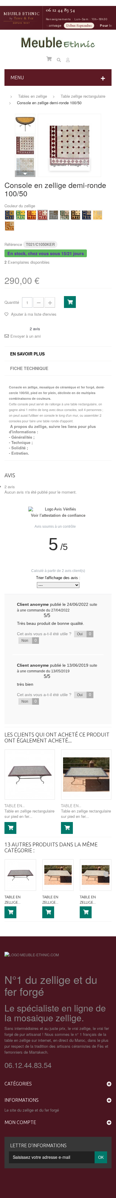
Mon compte (20, 1122)
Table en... (14, 805)
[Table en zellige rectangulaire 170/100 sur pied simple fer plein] (86, 774)
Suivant (25, 173)
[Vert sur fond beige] (64, 215)
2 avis (9, 486)
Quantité (11, 302)
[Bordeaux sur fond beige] (42, 215)
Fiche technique (29, 368)
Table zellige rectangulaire (83, 96)
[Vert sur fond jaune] (20, 215)
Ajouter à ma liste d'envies (33, 314)
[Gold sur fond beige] (9, 226)
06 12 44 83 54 (60, 9)
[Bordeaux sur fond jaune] (31, 215)
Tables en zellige (32, 96)
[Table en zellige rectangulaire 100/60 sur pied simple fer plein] (29, 774)
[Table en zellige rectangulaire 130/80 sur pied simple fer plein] (96, 875)
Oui (84, 634)
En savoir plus (27, 354)
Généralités (21, 437)
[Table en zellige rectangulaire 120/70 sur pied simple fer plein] (58, 875)
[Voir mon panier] (49, 58)
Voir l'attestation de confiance (58, 515)
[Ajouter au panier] (10, 828)
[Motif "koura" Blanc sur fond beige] (25, 167)
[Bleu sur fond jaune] (9, 215)
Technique (20, 442)
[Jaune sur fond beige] (97, 215)
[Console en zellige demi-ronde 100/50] (25, 124)
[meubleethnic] (58, 42)
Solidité (18, 448)
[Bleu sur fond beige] (86, 215)
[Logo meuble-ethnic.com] (31, 954)
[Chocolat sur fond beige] (75, 215)
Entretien (19, 453)
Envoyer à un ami (25, 336)
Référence (13, 244)
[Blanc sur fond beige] (53, 215)
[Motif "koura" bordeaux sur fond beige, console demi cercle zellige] (25, 145)
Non (29, 640)
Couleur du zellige (20, 205)
